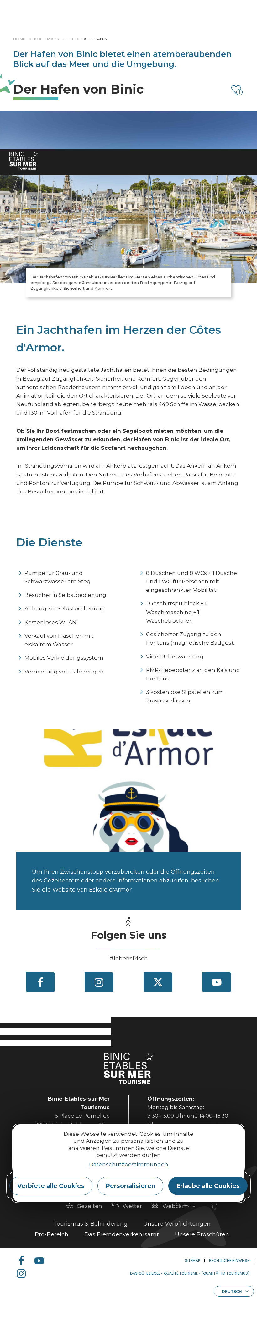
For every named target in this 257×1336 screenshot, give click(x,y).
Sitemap (192, 1260)
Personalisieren (130, 1186)
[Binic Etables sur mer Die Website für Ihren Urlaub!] (23, 161)
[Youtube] (216, 982)
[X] (158, 982)
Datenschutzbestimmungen (128, 1164)
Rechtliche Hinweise (229, 1260)
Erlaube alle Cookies (208, 1186)
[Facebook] (40, 982)
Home (19, 38)
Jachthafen (95, 38)
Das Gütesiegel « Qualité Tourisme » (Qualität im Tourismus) (189, 1273)
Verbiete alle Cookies (51, 1186)
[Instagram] (99, 982)
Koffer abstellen (53, 38)
